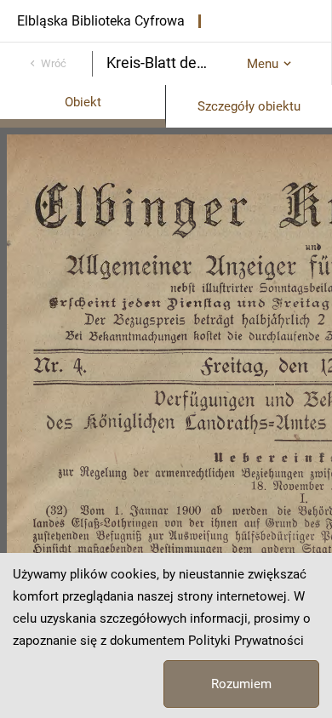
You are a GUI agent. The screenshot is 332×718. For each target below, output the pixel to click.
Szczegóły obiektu (249, 106)
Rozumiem (241, 684)
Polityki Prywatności (246, 640)
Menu (262, 63)
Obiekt (83, 102)
